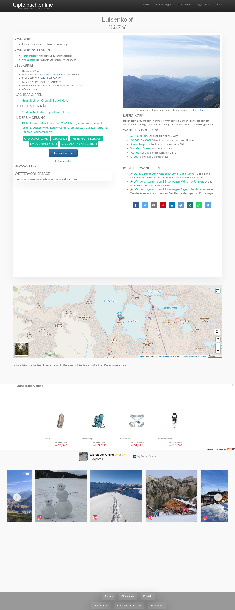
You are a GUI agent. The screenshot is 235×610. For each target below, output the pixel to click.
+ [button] (218, 346)
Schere (27, 127)
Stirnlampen (138, 135)
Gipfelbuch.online (33, 4)
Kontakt (147, 596)
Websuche (28, 59)
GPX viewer (128, 596)
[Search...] (217, 332)
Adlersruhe (85, 123)
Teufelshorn (68, 123)
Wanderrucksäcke (141, 139)
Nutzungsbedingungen (129, 605)
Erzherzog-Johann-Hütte (53, 112)
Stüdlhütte (29, 112)
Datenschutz (101, 605)
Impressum (157, 605)
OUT (231, 449)
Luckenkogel (40, 127)
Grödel (134, 156)
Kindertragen (138, 144)
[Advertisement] (171, 235)
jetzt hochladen (197, 109)
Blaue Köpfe (60, 100)
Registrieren (203, 4)
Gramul (46, 100)
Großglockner (31, 100)
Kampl (98, 123)
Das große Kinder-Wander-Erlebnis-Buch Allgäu (164, 173)
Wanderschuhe (139, 152)
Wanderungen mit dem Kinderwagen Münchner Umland (169, 181)
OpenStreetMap (165, 356)
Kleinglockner (30, 123)
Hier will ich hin (63, 153)
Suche (146, 4)
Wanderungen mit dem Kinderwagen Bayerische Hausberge (171, 189)
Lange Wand (58, 127)
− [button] (218, 350)
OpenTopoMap (189, 356)
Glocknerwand (50, 123)
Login (219, 4)
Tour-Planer (30, 55)
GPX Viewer (184, 4)
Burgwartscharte (96, 127)
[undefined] (218, 290)
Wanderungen (163, 4)
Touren (109, 596)
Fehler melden (63, 160)
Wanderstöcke (139, 148)
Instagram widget (218, 516)
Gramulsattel (75, 127)
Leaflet (141, 356)
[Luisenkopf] (119, 316)
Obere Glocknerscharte (37, 131)
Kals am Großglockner (53, 74)
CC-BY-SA (201, 356)
